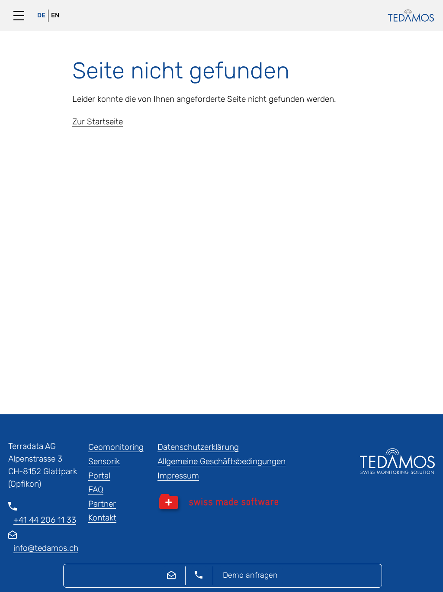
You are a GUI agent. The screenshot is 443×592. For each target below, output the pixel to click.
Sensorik (104, 461)
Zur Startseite (97, 122)
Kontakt (102, 518)
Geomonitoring (116, 447)
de (41, 15)
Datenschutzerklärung (198, 447)
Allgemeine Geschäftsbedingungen (221, 461)
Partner (102, 504)
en (55, 15)
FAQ (95, 489)
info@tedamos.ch (45, 548)
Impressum (178, 476)
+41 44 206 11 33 (44, 520)
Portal (99, 476)
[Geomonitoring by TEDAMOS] (407, 15)
